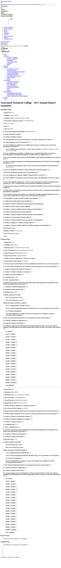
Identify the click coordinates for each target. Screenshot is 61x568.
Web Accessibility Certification (11, 554)
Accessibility (7, 551)
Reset (2, 12)
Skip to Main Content (6, 1)
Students (6, 66)
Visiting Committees (12, 58)
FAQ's (8, 88)
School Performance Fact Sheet (11, 233)
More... (9, 64)
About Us (6, 56)
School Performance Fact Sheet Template (17, 96)
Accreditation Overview (13, 68)
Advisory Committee (12, 57)
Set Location (4, 6)
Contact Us (6, 33)
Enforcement (7, 80)
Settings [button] (6, 37)
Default (3, 9)
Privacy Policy (7, 550)
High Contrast (4, 11)
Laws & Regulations (12, 61)
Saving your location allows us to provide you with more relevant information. (20, 4)
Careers (6, 97)
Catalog (5, 236)
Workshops (10, 60)
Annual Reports (11, 77)
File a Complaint (8, 28)
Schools (6, 67)
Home (5, 54)
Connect (6, 31)
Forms (5, 30)
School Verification (8, 27)
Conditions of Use (8, 549)
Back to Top (7, 547)
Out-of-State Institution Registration (16, 71)
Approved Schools (11, 70)
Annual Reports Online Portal (14, 94)
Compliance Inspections (13, 87)
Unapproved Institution (13, 73)
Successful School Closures (14, 76)
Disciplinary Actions (12, 83)
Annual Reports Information (14, 93)
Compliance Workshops (13, 81)
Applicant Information (12, 74)
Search (5, 98)
